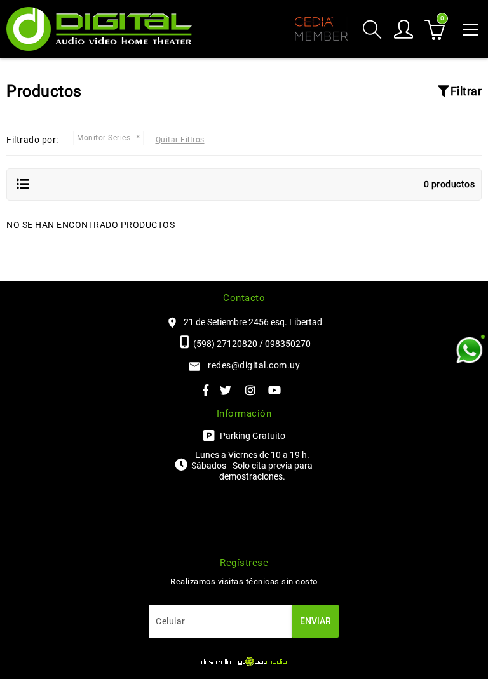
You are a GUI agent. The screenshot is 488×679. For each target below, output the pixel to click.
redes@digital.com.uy (254, 365)
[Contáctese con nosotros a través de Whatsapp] (469, 350)
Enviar (315, 621)
